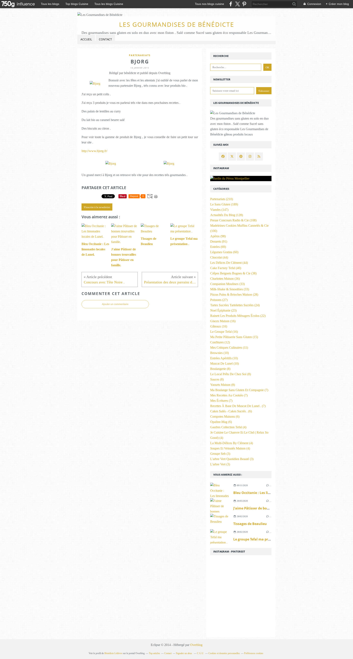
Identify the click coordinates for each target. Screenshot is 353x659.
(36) (225, 278)
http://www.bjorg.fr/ (94, 151)
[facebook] (230, 4)
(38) (233, 273)
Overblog (196, 645)
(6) (231, 411)
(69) (218, 247)
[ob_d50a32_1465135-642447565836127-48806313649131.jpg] (95, 83)
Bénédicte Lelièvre (113, 653)
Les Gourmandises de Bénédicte (176, 24)
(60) (224, 252)
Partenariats (140, 55)
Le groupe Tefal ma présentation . (260, 539)
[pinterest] (244, 4)
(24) (235, 305)
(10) (219, 353)
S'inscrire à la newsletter (97, 207)
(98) (218, 236)
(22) (238, 315)
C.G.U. (200, 653)
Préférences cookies (253, 653)
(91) (218, 241)
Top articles (154, 653)
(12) (220, 342)
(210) (221, 199)
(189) (224, 204)
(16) (223, 321)
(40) (225, 268)
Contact (105, 39)
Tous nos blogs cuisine (209, 4)
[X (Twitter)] (237, 4)
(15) (234, 337)
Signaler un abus (184, 653)
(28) (234, 294)
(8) (220, 369)
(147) (219, 209)
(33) (227, 284)
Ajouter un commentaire (115, 304)
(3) (220, 453)
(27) (219, 300)
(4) (228, 427)
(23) (223, 310)
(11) (229, 347)
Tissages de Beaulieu (250, 523)
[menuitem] (86, 39)
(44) (219, 257)
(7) (239, 390)
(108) (233, 220)
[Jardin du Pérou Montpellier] (240, 178)
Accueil (86, 39)
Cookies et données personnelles (224, 653)
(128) (226, 215)
